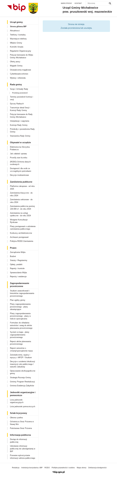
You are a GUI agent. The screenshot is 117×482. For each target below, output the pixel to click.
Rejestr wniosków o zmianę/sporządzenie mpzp (21, 349)
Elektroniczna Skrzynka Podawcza (20, 148)
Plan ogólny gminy (17, 300)
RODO (47, 468)
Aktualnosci (15, 31)
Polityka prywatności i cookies (63, 468)
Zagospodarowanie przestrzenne (19, 284)
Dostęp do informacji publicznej (18, 440)
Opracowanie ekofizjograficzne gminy (22, 372)
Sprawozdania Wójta (18, 272)
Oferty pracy (15, 62)
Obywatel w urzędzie (20, 142)
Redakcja (15, 468)
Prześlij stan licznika (18, 158)
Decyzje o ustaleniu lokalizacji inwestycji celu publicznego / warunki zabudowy (22, 364)
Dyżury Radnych (17, 104)
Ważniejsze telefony (18, 39)
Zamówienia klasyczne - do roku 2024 (21, 194)
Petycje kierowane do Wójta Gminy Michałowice (21, 56)
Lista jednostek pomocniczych (22, 406)
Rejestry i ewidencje (18, 276)
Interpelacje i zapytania (19, 121)
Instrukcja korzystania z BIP (32, 468)
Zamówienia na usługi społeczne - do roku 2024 (20, 214)
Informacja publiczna (20, 435)
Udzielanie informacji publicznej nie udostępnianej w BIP (22, 448)
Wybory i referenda (18, 78)
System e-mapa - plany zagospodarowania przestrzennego (19, 334)
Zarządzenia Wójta (17, 252)
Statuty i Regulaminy (18, 260)
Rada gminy (16, 84)
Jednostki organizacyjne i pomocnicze (22, 393)
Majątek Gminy (16, 66)
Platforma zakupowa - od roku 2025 (22, 187)
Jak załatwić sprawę (18, 154)
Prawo (13, 248)
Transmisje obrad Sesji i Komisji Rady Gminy (20, 109)
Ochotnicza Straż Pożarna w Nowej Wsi (22, 422)
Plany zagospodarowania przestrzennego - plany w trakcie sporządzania (20, 316)
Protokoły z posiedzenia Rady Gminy (22, 130)
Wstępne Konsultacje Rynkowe (19, 221)
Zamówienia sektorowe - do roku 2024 (21, 200)
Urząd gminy (16, 22)
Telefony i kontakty (18, 35)
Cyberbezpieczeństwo (19, 74)
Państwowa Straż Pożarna (21, 428)
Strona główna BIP (18, 26)
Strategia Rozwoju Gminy (20, 377)
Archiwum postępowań (19, 237)
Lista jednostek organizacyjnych (16, 401)
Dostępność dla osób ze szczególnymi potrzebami (20, 169)
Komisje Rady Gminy (19, 125)
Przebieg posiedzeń (20, 93)
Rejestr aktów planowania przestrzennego (20, 342)
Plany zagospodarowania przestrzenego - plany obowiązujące (20, 306)
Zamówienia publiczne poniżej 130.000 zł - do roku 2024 (22, 207)
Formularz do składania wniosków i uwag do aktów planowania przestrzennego (21, 325)
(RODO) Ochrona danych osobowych (20, 163)
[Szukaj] (110, 3)
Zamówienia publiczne (21, 182)
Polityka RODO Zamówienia (21, 241)
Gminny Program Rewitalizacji (22, 382)
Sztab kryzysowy (18, 413)
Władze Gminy (16, 43)
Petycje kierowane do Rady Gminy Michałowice (21, 115)
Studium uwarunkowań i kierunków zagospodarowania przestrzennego (22, 293)
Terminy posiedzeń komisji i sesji (21, 98)
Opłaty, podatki (16, 264)
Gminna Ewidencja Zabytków (22, 386)
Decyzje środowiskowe (19, 175)
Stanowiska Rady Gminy (20, 136)
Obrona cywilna (16, 418)
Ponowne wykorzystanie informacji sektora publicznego (22, 456)
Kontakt (78, 3)
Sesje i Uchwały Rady (19, 89)
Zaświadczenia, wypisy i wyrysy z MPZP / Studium (21, 356)
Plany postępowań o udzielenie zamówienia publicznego (23, 227)
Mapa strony (66, 3)
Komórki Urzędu (16, 47)
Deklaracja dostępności (97, 468)
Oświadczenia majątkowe (20, 70)
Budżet (13, 256)
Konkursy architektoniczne (21, 233)
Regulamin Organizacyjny (20, 51)
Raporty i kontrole (17, 268)
